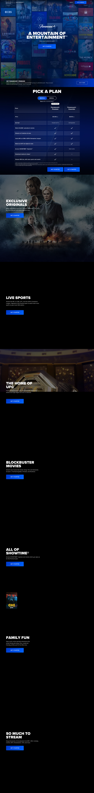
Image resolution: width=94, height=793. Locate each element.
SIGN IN (71, 2)
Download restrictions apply (68, 164)
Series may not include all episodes (25, 165)
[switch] (47, 98)
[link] (80, 2)
